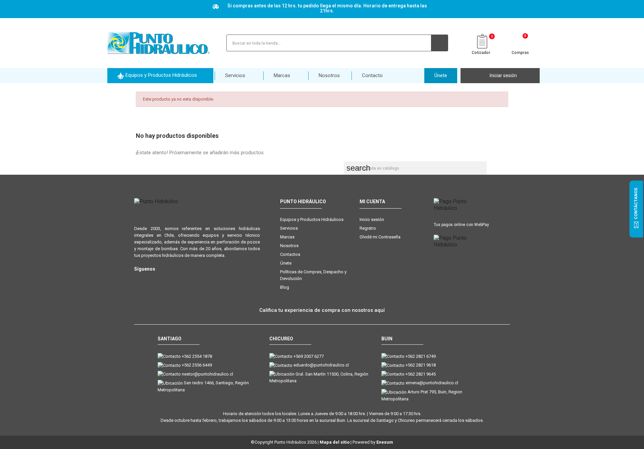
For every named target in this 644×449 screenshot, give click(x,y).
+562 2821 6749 (421, 356)
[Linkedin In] (178, 280)
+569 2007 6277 (308, 356)
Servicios (289, 228)
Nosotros (289, 245)
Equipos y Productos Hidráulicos (311, 219)
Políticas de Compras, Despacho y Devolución (313, 275)
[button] (160, 75)
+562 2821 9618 (421, 365)
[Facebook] (152, 280)
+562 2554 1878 (197, 356)
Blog (284, 287)
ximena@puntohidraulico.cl (432, 382)
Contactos (290, 254)
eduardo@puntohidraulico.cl (321, 365)
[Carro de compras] (520, 42)
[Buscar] (439, 43)
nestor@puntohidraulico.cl (207, 374)
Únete (285, 263)
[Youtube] (165, 280)
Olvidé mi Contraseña (380, 236)
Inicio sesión (372, 219)
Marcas (287, 236)
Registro (368, 228)
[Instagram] (138, 280)
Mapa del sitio (335, 442)
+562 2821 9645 (421, 374)
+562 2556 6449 (197, 365)
